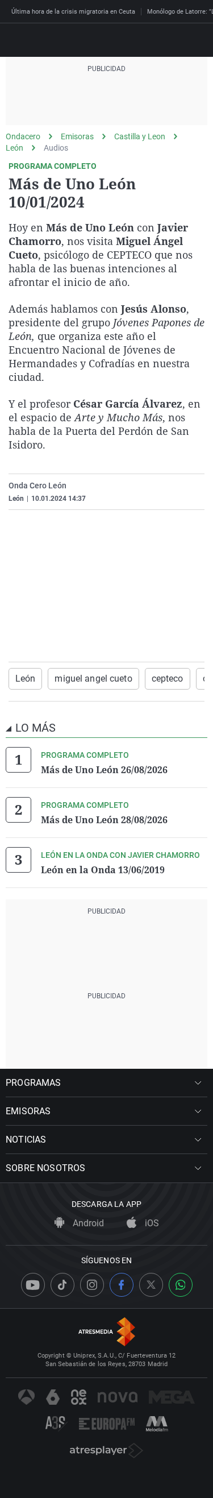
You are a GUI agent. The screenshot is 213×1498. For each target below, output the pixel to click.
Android (87, 1223)
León (14, 147)
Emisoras (77, 136)
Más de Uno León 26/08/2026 (104, 769)
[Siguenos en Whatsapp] (181, 1285)
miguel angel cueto (93, 678)
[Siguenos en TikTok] (62, 1285)
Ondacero (23, 136)
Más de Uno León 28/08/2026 (104, 820)
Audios (56, 147)
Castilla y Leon (139, 136)
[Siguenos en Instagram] (92, 1285)
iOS (151, 1223)
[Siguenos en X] (151, 1285)
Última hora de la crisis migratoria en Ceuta (73, 12)
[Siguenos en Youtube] (33, 1285)
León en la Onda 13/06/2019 (103, 870)
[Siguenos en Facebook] (121, 1285)
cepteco (167, 678)
